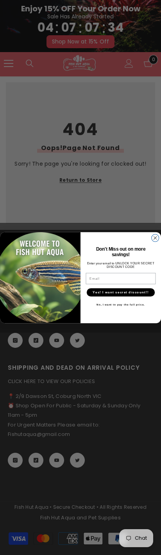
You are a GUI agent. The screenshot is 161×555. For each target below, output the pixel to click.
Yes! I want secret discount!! (120, 292)
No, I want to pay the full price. (121, 304)
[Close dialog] (155, 238)
